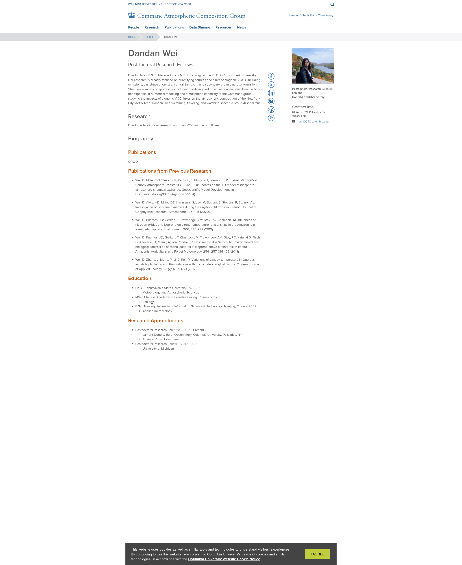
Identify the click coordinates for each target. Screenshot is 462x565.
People (149, 37)
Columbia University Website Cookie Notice (224, 559)
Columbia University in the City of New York (159, 4)
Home (131, 37)
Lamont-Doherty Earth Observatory (311, 15)
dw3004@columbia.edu (313, 121)
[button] (271, 76)
